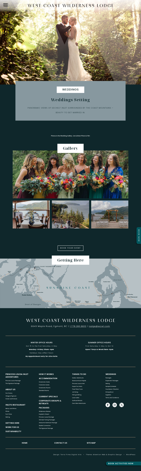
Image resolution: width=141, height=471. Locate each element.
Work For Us (12, 427)
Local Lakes (75, 397)
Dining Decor (109, 392)
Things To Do (79, 374)
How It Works (46, 374)
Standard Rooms (44, 390)
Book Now (139, 235)
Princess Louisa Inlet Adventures (17, 375)
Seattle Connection (45, 425)
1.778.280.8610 (78, 326)
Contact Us (60, 443)
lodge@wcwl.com (99, 326)
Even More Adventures (79, 403)
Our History (9, 393)
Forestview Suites (44, 384)
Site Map (91, 443)
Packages (44, 408)
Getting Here (12, 423)
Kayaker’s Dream (44, 414)
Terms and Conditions (112, 397)
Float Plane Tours (77, 389)
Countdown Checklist (112, 389)
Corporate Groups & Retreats (50, 402)
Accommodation (48, 378)
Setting (8, 417)
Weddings (70, 89)
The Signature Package (12, 383)
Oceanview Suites (44, 382)
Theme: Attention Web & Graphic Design (104, 454)
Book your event (70, 248)
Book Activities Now (121, 463)
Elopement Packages (112, 380)
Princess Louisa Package (13, 380)
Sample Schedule (111, 386)
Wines (7, 411)
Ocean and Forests (11, 398)
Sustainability (13, 431)
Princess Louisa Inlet (78, 383)
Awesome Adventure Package (48, 422)
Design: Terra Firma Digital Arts (67, 454)
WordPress (130, 454)
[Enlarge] (125, 153)
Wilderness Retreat (45, 411)
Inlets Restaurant (15, 405)
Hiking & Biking (76, 394)
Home (25, 443)
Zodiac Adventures (78, 378)
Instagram (114, 405)
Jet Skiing (75, 392)
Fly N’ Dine (9, 414)
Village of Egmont (11, 396)
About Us (10, 389)
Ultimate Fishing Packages (47, 419)
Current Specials (48, 397)
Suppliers (108, 394)
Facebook (108, 405)
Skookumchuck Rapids (79, 380)
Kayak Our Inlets (77, 386)
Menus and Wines (11, 408)
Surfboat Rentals (77, 400)
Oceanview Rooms (44, 387)
